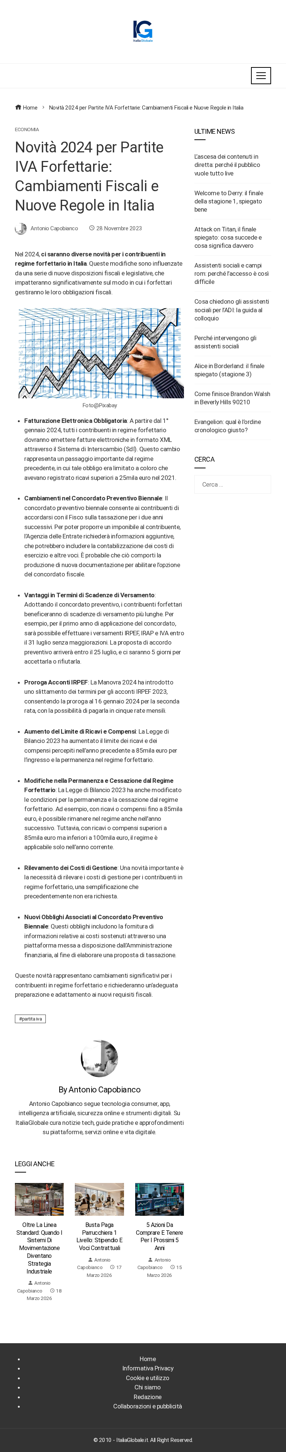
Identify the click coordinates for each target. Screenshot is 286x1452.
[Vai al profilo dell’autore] (99, 1058)
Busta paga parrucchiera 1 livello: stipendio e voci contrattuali (99, 1236)
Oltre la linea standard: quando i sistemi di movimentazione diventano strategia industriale (39, 1248)
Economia (27, 129)
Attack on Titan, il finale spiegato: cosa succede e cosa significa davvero (228, 237)
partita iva (32, 1019)
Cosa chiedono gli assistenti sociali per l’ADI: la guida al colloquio (231, 310)
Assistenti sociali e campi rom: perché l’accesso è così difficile (231, 273)
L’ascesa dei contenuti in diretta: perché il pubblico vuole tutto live (227, 165)
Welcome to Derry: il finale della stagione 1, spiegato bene (228, 201)
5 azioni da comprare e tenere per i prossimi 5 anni (159, 1236)
